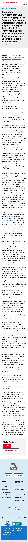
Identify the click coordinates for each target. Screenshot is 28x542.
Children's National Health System (12, 61)
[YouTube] (25, 517)
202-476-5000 (14, 513)
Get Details (6, 534)
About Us (4, 8)
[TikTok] (14, 517)
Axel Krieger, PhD (9, 220)
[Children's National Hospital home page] (10, 3)
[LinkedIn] (19, 517)
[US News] (7, 524)
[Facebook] (2, 517)
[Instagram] (8, 517)
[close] (14, 537)
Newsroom (12, 8)
